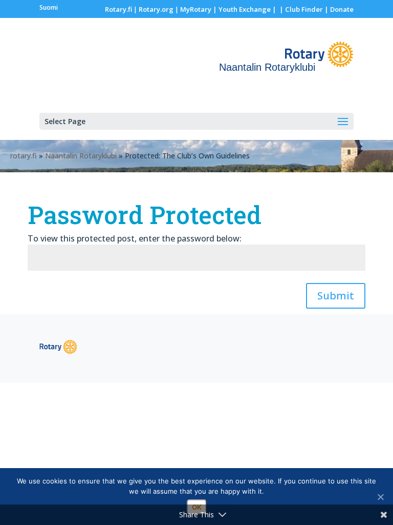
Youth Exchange (245, 9)
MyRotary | (199, 9)
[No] (380, 497)
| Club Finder (300, 9)
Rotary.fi (118, 9)
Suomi (48, 7)
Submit (335, 295)
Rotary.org (156, 9)
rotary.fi (23, 155)
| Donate (338, 9)
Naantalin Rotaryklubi (81, 155)
